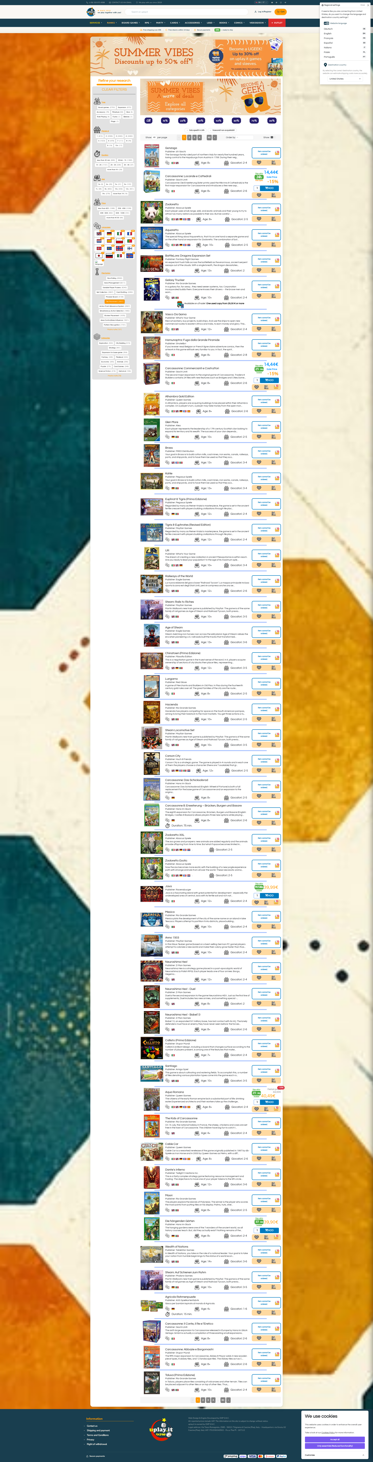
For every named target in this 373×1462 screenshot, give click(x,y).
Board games (131, 22)
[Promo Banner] (186, 56)
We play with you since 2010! (150, 2)
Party (161, 22)
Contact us (92, 1426)
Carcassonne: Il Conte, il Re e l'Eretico (189, 1323)
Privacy (90, 1439)
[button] (114, 329)
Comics (239, 22)
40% (218, 120)
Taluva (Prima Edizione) (180, 1375)
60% (236, 120)
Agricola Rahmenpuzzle (180, 1296)
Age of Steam (174, 627)
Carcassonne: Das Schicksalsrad (186, 780)
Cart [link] (282, 11)
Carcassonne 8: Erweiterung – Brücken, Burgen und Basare (203, 805)
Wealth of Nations (176, 1246)
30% (200, 120)
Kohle (168, 473)
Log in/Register (264, 11)
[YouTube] (272, 2)
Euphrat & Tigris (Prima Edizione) (186, 499)
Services (96, 22)
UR (167, 550)
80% (272, 120)
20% (183, 120)
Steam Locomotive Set (180, 730)
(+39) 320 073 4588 (97, 2)
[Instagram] (280, 2)
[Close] (368, 5)
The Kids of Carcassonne (181, 1118)
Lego (211, 22)
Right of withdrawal (97, 1444)
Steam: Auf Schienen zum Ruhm (185, 1272)
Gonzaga (171, 148)
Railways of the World (179, 576)
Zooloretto (172, 204)
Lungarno (171, 678)
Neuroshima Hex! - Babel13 (182, 1014)
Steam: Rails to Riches (179, 601)
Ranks (112, 22)
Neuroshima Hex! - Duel (180, 989)
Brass (169, 447)
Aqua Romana (174, 1092)
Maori (169, 1195)
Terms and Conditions (98, 1435)
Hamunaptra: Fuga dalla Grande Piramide (192, 340)
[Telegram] (285, 2)
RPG (148, 22)
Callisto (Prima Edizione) (180, 1040)
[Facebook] (276, 2)
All (148, 120)
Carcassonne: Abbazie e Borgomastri (189, 1349)
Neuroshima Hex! (176, 961)
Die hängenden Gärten (180, 1221)
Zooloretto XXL (174, 834)
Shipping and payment (98, 1430)
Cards (175, 22)
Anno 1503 (172, 937)
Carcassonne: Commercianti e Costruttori (192, 368)
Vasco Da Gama (175, 314)
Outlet (277, 22)
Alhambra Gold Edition (179, 396)
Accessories (193, 22)
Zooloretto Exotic (176, 860)
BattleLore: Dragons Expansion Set (187, 255)
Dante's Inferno (175, 1169)
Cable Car (171, 1144)
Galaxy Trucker (175, 280)
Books (224, 22)
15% (165, 120)
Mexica (170, 911)
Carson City (172, 755)
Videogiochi (258, 22)
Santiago (171, 1066)
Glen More (171, 422)
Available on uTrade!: (214, 303)
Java (168, 886)
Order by (230, 137)
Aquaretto (171, 230)
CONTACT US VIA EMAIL (122, 2)
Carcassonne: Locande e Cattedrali (188, 176)
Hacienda (171, 704)
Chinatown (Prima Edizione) (182, 653)
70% (254, 120)
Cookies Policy (328, 1433)
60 (209, 137)
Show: (149, 137)
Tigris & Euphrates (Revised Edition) (188, 524)
